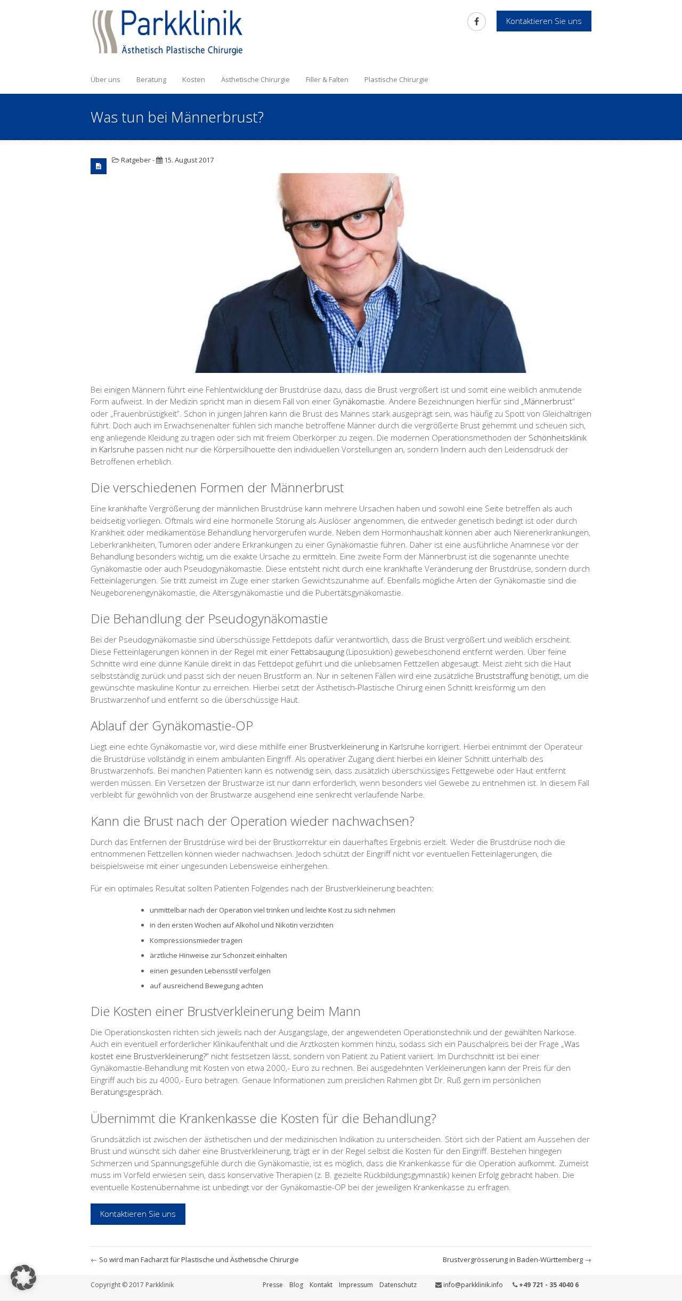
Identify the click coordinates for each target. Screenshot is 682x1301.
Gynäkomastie (359, 401)
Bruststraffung (502, 675)
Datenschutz (398, 1284)
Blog (296, 1284)
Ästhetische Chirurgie (255, 79)
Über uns (105, 79)
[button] (23, 1277)
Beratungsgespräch (126, 1091)
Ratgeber (136, 160)
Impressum (356, 1284)
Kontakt (321, 1284)
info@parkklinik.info (473, 1284)
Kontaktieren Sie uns (138, 1213)
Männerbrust (548, 401)
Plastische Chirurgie (396, 79)
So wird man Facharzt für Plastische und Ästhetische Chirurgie (195, 1259)
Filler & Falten (327, 79)
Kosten (193, 79)
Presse (273, 1284)
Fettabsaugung (317, 651)
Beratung (151, 79)
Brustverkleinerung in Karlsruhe (367, 746)
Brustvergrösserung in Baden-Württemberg (517, 1259)
